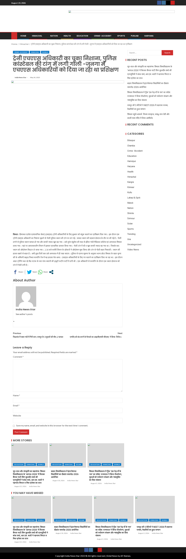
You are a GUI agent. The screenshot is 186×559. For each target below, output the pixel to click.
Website (17, 415)
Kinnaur (130, 187)
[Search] (172, 35)
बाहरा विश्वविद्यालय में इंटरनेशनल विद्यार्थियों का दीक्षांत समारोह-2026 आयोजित (64, 474)
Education (82, 35)
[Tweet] (32, 272)
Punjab (134, 35)
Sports (121, 35)
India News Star (21, 77)
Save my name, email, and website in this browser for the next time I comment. (52, 425)
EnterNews (112, 556)
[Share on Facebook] (18, 272)
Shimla (45, 52)
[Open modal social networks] (51, 272)
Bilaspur (131, 140)
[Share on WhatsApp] (43, 272)
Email (16, 405)
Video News (133, 249)
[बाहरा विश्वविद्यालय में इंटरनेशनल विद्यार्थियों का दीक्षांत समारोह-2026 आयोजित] (67, 455)
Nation (54, 35)
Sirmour (131, 218)
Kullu (129, 192)
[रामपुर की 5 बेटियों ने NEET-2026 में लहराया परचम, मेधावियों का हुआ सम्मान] (155, 509)
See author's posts (24, 314)
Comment (18, 356)
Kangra (130, 182)
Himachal (37, 35)
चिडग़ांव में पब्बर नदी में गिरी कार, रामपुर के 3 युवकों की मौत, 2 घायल (38, 335)
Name (16, 395)
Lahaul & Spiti (133, 197)
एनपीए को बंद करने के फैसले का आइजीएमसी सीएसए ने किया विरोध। (96, 335)
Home (23, 35)
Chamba (131, 145)
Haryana (148, 35)
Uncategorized (134, 244)
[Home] (14, 36)
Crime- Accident (102, 35)
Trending (131, 234)
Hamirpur (131, 161)
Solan (78, 464)
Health (67, 35)
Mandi (130, 203)
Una (129, 239)
